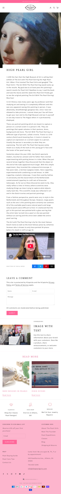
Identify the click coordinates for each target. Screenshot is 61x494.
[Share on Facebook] (35, 266)
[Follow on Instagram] (11, 474)
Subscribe (10, 442)
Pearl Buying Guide (10, 456)
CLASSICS (11, 409)
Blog (43, 442)
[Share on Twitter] (40, 266)
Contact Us (7, 462)
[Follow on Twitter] (7, 474)
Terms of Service (22, 285)
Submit (12, 313)
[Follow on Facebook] (3, 474)
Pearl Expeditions (48, 435)
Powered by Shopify (37, 483)
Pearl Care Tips (9, 459)
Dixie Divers (38, 391)
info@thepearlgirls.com (37, 469)
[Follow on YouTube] (20, 474)
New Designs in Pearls (15, 391)
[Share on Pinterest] (46, 266)
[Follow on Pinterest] (16, 474)
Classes (44, 438)
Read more (7, 395)
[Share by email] (51, 266)
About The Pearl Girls (50, 428)
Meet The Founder (49, 432)
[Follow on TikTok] (24, 474)
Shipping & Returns (49, 445)
